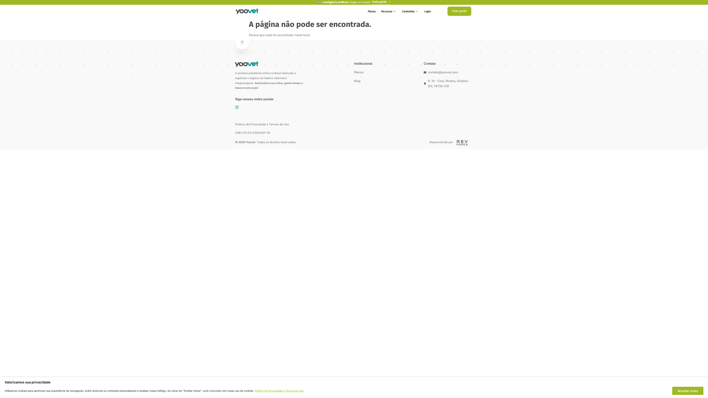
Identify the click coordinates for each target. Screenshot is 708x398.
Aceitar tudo (688, 391)
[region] (354, 387)
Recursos (386, 11)
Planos (372, 11)
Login (427, 11)
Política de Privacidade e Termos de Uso (279, 390)
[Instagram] (237, 107)
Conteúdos (408, 11)
